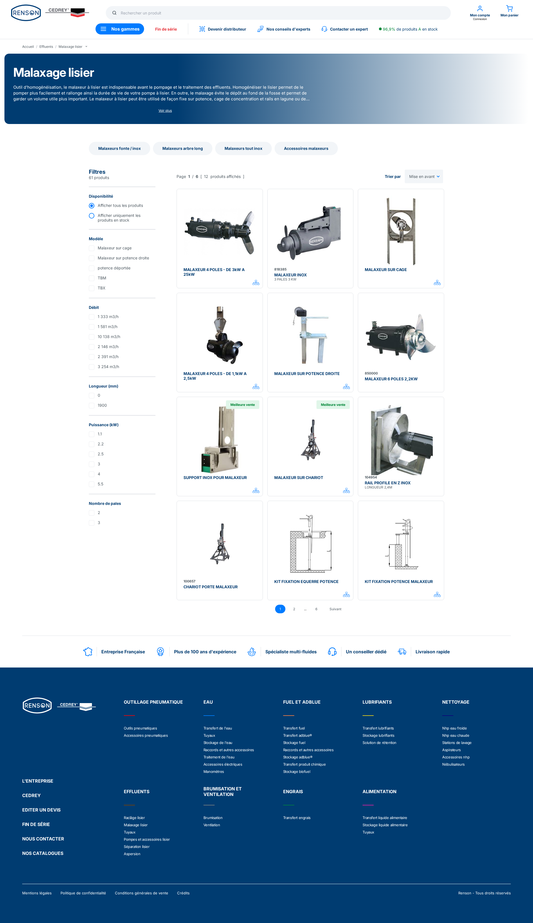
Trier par (393, 176)
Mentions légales (37, 893)
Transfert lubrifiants (378, 728)
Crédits (183, 893)
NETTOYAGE (455, 702)
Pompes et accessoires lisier (147, 839)
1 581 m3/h (107, 326)
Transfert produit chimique (304, 764)
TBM (102, 278)
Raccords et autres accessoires (228, 750)
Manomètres (213, 771)
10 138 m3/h (109, 336)
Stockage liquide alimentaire (385, 825)
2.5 (101, 453)
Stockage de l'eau (217, 742)
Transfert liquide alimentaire (385, 817)
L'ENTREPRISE (37, 781)
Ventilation (211, 825)
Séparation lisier (136, 846)
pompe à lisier (155, 93)
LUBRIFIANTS (377, 702)
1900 (102, 405)
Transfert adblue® (297, 735)
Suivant (335, 609)
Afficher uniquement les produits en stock (119, 217)
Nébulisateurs (453, 764)
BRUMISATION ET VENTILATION (222, 791)
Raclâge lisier (134, 817)
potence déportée (114, 268)
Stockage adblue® (298, 757)
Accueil (28, 46)
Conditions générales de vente (141, 893)
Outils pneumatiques (140, 728)
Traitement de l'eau (218, 757)
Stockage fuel (294, 742)
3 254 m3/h (108, 366)
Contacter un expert (349, 29)
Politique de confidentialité (83, 893)
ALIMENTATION (379, 791)
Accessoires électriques (222, 764)
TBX (101, 288)
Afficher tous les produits (120, 205)
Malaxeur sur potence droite (123, 257)
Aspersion (132, 854)
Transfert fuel (294, 728)
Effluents (46, 46)
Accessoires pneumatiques (146, 735)
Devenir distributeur (227, 29)
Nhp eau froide (454, 728)
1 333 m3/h (108, 316)
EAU (208, 702)
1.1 (100, 433)
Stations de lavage (457, 742)
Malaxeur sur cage (115, 247)
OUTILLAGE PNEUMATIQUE (153, 702)
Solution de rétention (379, 742)
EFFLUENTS (136, 791)
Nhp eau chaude (455, 735)
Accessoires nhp (455, 757)
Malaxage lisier (70, 46)
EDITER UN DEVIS (41, 810)
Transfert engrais (297, 817)
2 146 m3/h (108, 346)
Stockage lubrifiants (378, 735)
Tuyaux (209, 735)
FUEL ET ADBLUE (302, 702)
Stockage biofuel (296, 771)
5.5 (100, 484)
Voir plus (165, 110)
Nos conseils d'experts (288, 29)
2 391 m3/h (108, 356)
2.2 (101, 443)
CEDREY (31, 795)
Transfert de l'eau (217, 728)
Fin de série (166, 29)
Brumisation (213, 817)
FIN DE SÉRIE (36, 824)
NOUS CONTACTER (43, 839)
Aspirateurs (451, 750)
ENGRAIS (293, 791)
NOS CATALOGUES (42, 853)
